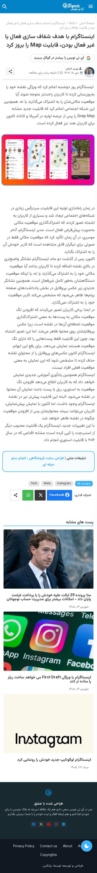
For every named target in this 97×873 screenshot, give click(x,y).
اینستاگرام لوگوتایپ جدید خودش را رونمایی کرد (54, 760)
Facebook (56, 495)
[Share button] (15, 495)
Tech (72, 23)
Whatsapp (27, 495)
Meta (47, 483)
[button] (4, 6)
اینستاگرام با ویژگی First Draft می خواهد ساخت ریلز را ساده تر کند (49, 680)
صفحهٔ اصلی (87, 23)
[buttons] (33, 824)
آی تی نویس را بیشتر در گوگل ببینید (59, 58)
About (67, 846)
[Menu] (90, 6)
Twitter (40, 495)
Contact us (48, 846)
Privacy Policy (23, 846)
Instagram (64, 483)
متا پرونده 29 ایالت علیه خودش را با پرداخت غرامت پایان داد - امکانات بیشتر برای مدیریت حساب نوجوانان (49, 597)
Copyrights (48, 855)
